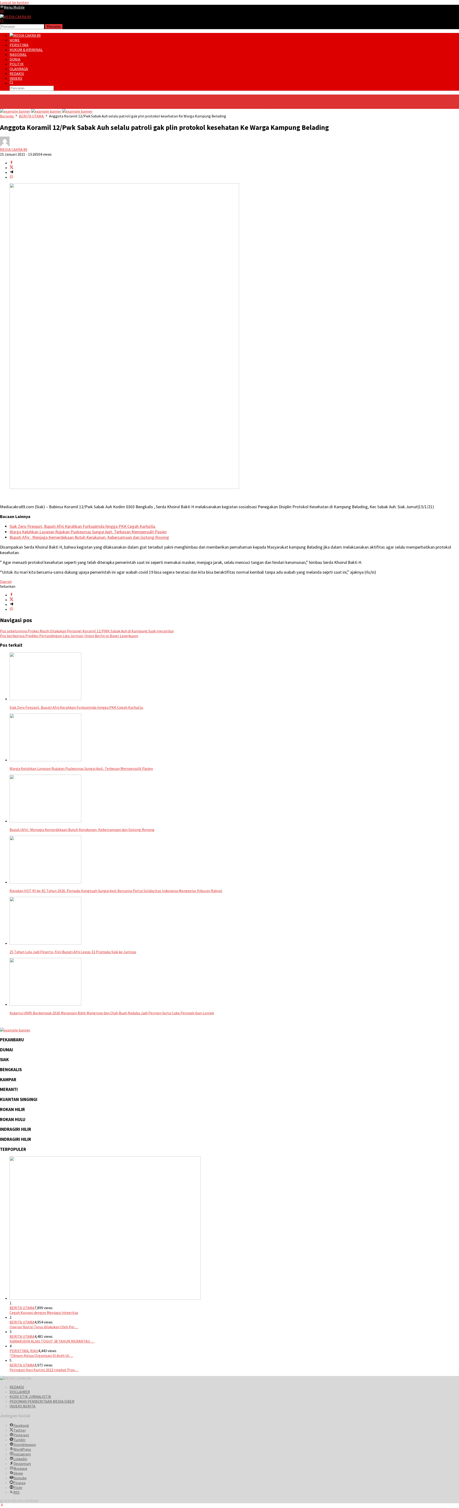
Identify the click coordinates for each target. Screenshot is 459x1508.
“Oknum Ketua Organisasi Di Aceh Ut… (41, 1355)
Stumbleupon (24, 1444)
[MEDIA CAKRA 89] (15, 16)
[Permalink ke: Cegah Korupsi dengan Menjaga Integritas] (105, 1298)
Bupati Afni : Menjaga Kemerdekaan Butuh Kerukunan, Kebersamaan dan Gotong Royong (351, 101)
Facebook (21, 1425)
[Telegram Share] (11, 172)
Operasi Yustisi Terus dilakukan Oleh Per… (44, 1326)
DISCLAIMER (20, 1391)
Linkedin (20, 1458)
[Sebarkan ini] (11, 162)
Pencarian (54, 26)
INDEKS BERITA (22, 1406)
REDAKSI (17, 1387)
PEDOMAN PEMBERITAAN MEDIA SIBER (42, 1401)
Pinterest (21, 1435)
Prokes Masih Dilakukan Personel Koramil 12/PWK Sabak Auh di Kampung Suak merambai (87, 631)
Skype (18, 1473)
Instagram (22, 1454)
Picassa (19, 1482)
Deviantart (22, 1463)
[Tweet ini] (11, 167)
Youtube (20, 1478)
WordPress (22, 1449)
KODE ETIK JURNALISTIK (30, 1396)
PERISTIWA (19, 1350)
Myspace (20, 1468)
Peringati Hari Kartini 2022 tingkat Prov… (44, 1369)
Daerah (6, 581)
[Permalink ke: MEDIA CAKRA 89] (5, 144)
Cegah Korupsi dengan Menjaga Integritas (44, 1312)
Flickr (17, 1487)
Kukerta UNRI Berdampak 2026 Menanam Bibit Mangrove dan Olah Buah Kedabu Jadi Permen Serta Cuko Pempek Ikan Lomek (112, 1013)
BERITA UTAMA (22, 1307)
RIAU (34, 1350)
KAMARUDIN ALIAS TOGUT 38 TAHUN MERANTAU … (52, 1341)
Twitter (19, 1430)
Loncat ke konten (14, 2)
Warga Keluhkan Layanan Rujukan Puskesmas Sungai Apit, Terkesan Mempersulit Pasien (206, 101)
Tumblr (19, 1439)
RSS (16, 1492)
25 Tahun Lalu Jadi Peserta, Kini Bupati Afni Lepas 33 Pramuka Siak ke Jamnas (244, 106)
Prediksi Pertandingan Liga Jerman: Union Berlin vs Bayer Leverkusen (69, 635)
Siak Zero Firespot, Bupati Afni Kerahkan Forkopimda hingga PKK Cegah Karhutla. (67, 101)
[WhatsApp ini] (11, 177)
